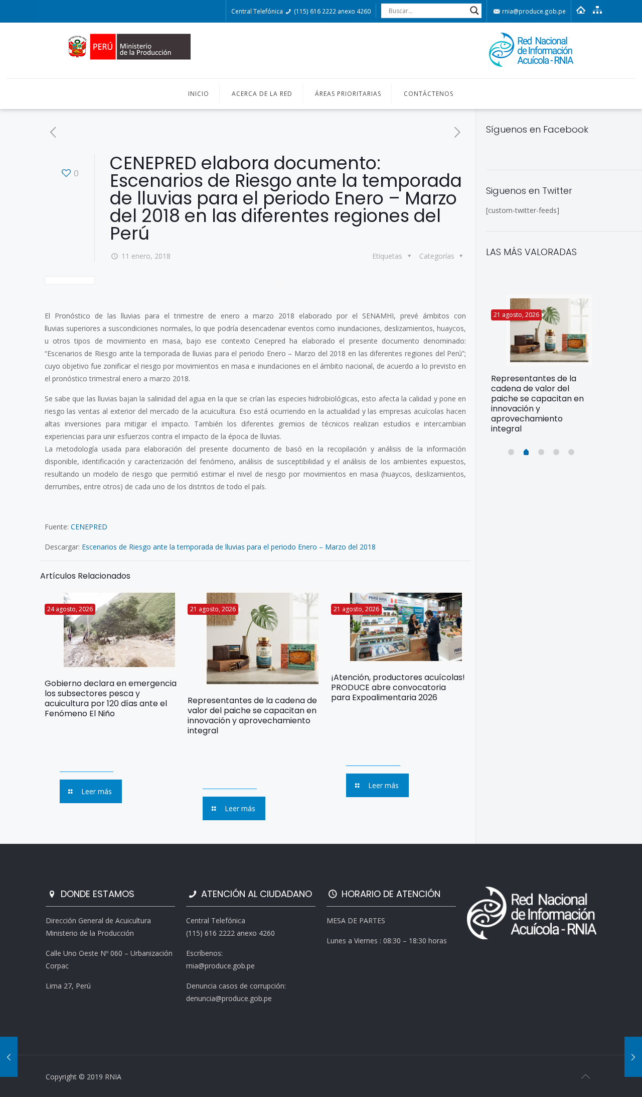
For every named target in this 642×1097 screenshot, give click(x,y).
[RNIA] (320, 50)
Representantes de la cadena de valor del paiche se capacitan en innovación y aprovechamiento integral (252, 715)
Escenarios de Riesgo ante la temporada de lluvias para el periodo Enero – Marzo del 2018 (229, 547)
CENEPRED (89, 526)
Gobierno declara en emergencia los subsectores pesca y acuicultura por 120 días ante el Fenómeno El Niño (111, 698)
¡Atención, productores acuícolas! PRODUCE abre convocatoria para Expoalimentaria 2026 (398, 687)
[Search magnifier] (474, 11)
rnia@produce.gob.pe (533, 11)
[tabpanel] (541, 368)
